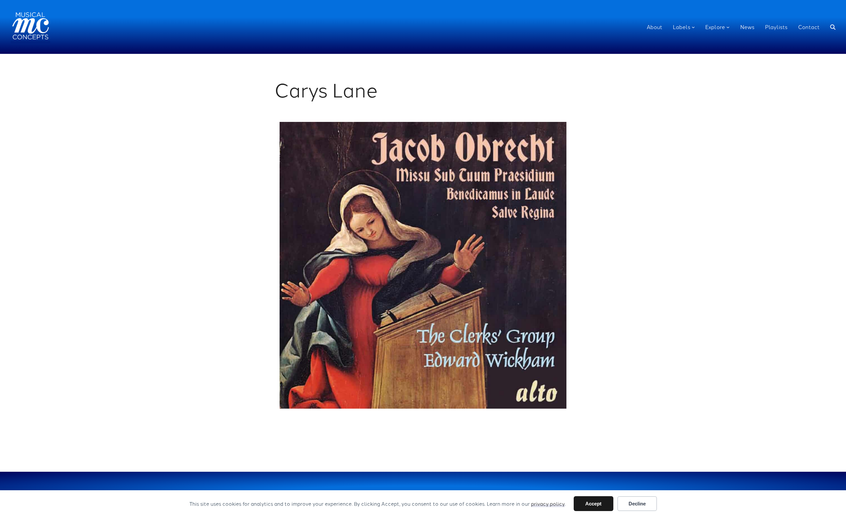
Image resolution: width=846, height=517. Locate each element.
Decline (637, 503)
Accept (593, 503)
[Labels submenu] (693, 27)
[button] (832, 27)
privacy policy (548, 503)
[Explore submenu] (728, 27)
